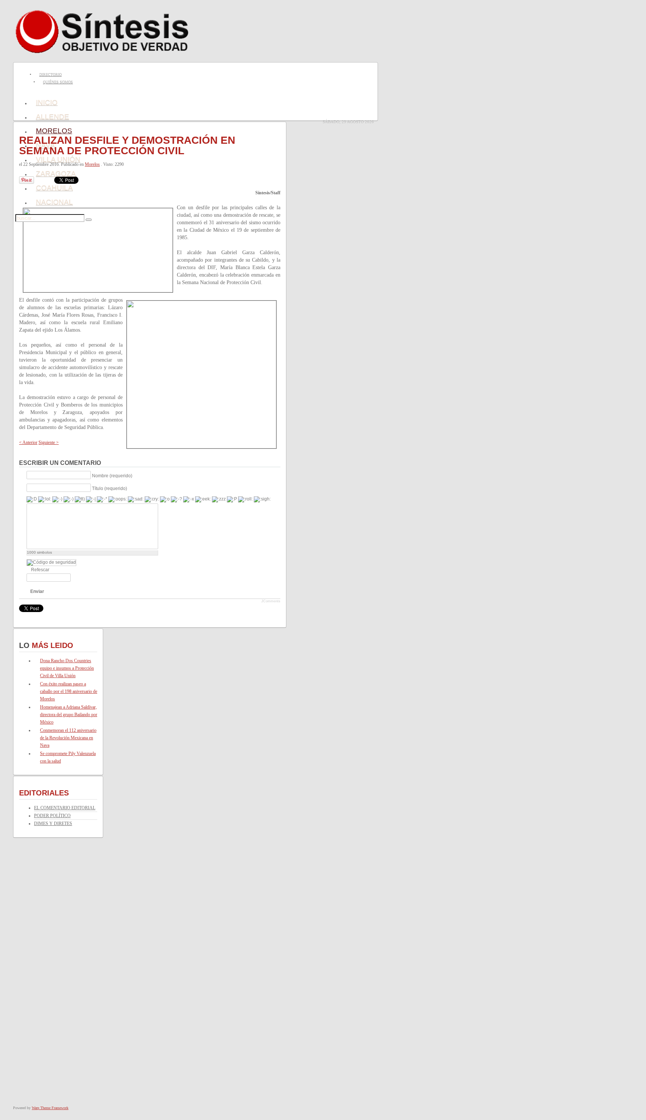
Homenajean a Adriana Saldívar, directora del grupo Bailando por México (68, 714)
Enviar (37, 591)
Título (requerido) (109, 488)
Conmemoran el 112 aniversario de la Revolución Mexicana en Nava (68, 738)
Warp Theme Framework (50, 1108)
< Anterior (28, 442)
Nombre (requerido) (112, 475)
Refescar (40, 569)
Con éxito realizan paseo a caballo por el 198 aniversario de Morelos (68, 691)
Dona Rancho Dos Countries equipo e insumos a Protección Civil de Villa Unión (67, 668)
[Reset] (89, 220)
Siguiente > (49, 442)
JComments (270, 601)
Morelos (92, 164)
